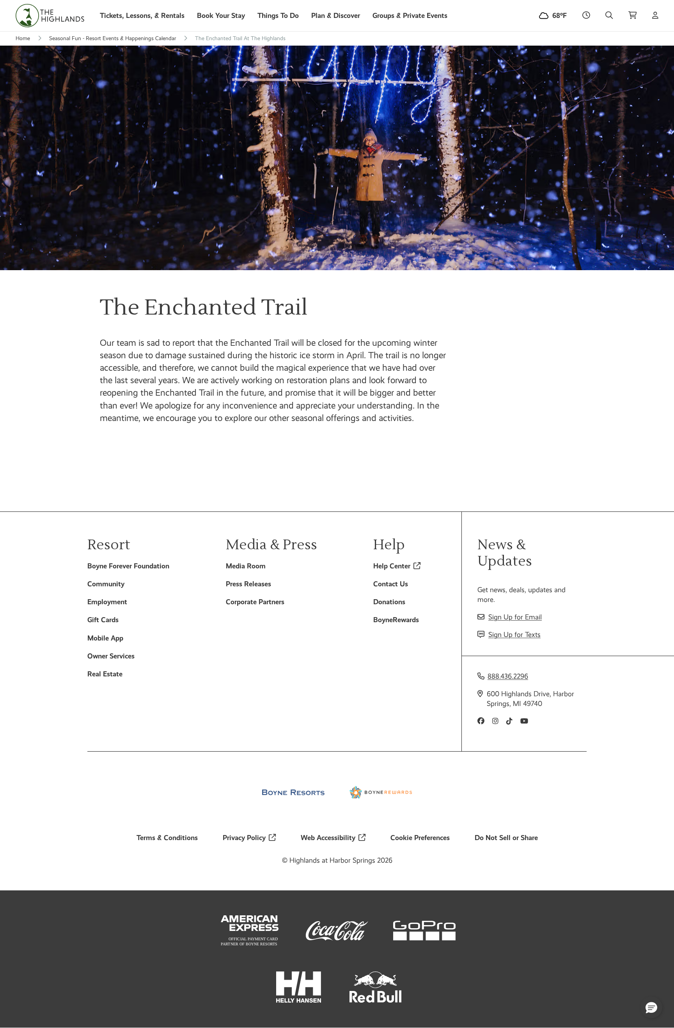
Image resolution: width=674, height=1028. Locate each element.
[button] (651, 1007)
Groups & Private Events (409, 15)
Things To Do (278, 15)
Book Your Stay (221, 15)
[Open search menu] (609, 15)
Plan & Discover (335, 15)
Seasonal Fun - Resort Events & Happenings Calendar (112, 38)
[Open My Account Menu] (655, 15)
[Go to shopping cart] (632, 15)
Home (23, 38)
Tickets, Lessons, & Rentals (142, 15)
